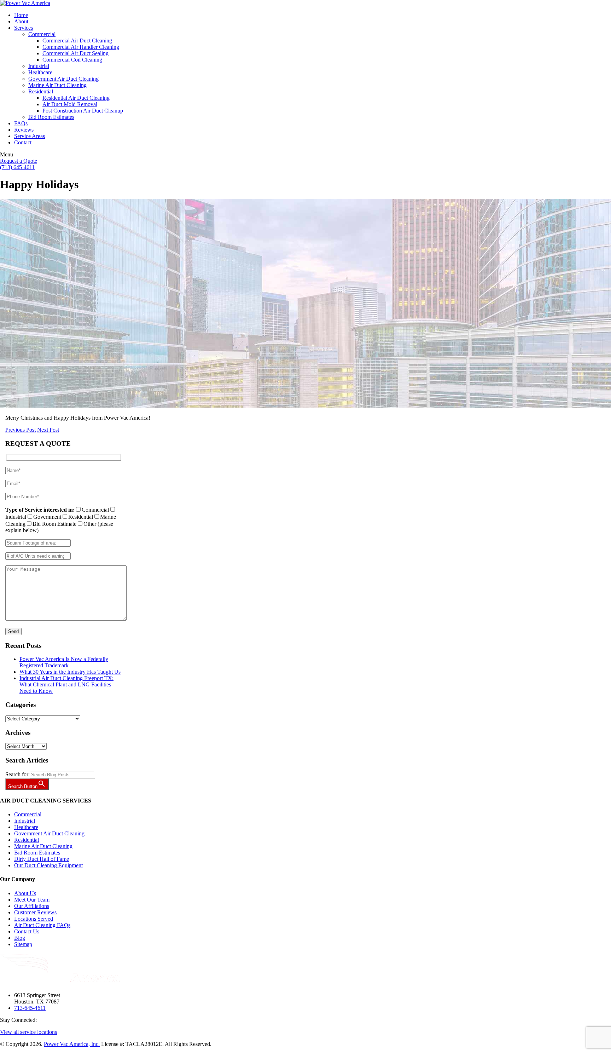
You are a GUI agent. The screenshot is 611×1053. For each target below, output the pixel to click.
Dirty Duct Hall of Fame (41, 859)
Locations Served (33, 919)
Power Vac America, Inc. (72, 1044)
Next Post (48, 430)
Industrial (24, 821)
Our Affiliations (31, 906)
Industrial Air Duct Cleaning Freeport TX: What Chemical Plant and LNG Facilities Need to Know (66, 684)
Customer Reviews (35, 912)
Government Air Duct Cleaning (49, 833)
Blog (19, 938)
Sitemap (23, 944)
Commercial (27, 814)
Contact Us (26, 931)
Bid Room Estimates (37, 853)
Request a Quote (18, 161)
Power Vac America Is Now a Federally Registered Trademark (63, 662)
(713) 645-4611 (17, 167)
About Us (25, 893)
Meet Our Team (32, 900)
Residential (26, 840)
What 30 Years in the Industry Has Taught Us (70, 672)
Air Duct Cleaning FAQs (42, 925)
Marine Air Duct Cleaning (43, 846)
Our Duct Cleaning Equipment (48, 865)
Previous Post (20, 430)
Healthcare (26, 827)
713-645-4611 (30, 1008)
